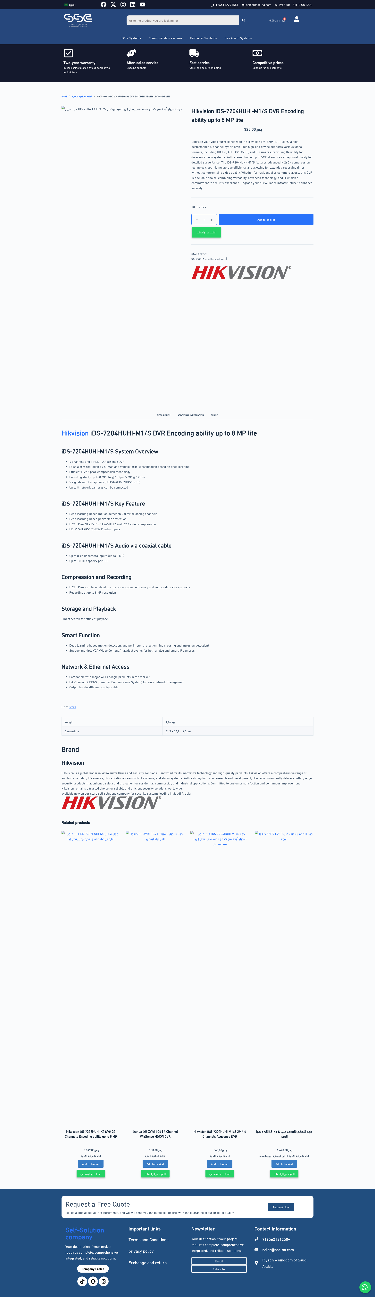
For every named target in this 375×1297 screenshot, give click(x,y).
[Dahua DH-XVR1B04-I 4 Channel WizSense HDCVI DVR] (155, 977)
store (72, 706)
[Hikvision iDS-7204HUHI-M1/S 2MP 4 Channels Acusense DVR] (219, 977)
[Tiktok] (82, 1281)
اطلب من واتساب (206, 232)
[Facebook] (103, 4)
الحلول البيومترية (280, 1156)
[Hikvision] (241, 272)
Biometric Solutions (203, 38)
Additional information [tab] (191, 415)
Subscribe (219, 1269)
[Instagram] (123, 4)
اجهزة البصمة (265, 1156)
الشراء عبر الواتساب (90, 1173)
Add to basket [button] (91, 1164)
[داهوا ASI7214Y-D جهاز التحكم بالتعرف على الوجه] (284, 977)
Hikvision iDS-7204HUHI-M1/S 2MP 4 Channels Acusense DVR (220, 1134)
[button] (132, 37)
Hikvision (75, 432)
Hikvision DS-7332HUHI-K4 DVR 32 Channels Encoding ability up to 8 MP (91, 1134)
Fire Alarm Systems (238, 38)
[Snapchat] (93, 1281)
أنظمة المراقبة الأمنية (216, 259)
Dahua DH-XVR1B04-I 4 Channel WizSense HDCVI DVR (155, 1134)
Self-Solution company (84, 1232)
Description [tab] (164, 415)
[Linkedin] (133, 4)
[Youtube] (143, 4)
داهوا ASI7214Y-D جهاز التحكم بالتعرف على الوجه (284, 1134)
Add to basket (266, 219)
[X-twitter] (113, 4)
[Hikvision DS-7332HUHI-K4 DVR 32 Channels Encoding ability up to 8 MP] (91, 977)
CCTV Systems (131, 38)
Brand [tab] (214, 415)
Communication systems (165, 38)
